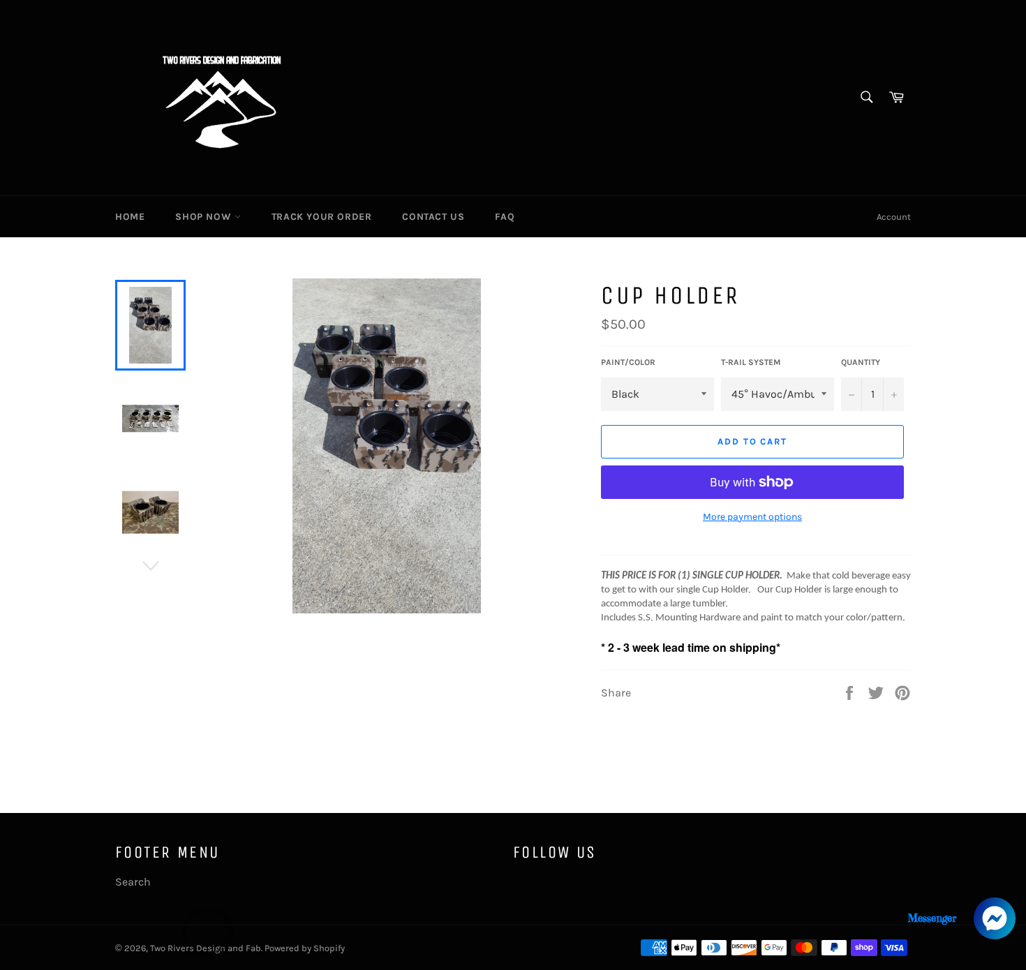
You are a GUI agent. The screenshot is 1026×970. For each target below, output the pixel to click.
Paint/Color (628, 362)
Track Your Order (322, 217)
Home (129, 217)
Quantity (860, 362)
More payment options (752, 517)
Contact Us (433, 217)
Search (133, 881)
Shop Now (204, 217)
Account (894, 216)
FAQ (504, 217)
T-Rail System (750, 362)
